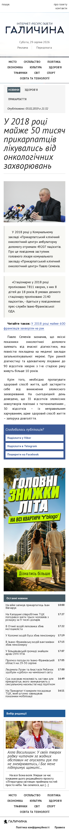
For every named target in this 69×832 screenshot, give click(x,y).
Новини (13, 90)
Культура (36, 67)
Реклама (22, 47)
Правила (60, 827)
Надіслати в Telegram (22, 446)
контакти (61, 8)
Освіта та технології (34, 78)
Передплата (44, 47)
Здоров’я (55, 67)
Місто (13, 62)
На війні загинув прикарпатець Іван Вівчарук (27, 606)
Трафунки (20, 73)
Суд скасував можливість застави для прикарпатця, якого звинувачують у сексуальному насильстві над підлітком (30, 681)
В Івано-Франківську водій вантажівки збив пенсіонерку (30, 643)
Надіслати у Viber (19, 438)
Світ (37, 73)
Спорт (51, 73)
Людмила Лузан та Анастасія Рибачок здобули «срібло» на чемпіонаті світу (29, 671)
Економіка (15, 67)
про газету (60, 4)
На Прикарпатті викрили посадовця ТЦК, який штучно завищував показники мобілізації (28, 693)
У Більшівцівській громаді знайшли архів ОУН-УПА (27, 652)
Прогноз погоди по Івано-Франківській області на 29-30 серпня (30, 661)
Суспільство (32, 62)
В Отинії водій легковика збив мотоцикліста (25, 627)
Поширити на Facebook (23, 454)
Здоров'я (31, 90)
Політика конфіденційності (32, 827)
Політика (54, 62)
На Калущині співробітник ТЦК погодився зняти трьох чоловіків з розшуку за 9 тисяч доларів (27, 617)
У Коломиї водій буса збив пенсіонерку (30, 635)
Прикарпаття (17, 99)
